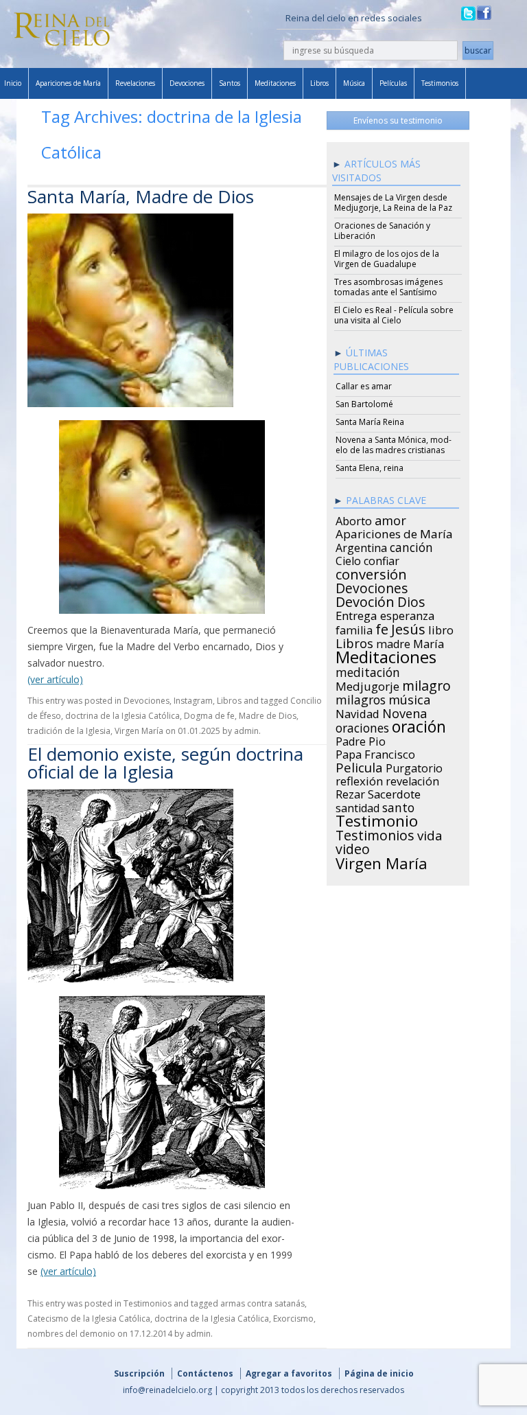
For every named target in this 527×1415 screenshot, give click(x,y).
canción (411, 545)
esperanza (407, 613)
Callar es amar (364, 386)
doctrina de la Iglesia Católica (122, 716)
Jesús (408, 626)
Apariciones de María (68, 83)
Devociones (186, 83)
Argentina (361, 545)
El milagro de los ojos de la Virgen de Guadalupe (386, 259)
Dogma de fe (209, 716)
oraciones (362, 725)
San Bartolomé (364, 404)
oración (419, 725)
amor (390, 518)
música (409, 697)
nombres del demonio (71, 1333)
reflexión (359, 779)
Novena (404, 711)
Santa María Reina (370, 422)
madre (393, 641)
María (428, 641)
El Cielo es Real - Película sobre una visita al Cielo (394, 315)
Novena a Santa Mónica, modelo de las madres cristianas (394, 445)
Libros (319, 83)
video (353, 847)
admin (246, 731)
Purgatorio (414, 766)
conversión (371, 571)
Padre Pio (361, 739)
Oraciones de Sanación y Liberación (382, 231)
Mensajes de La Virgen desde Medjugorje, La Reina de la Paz (393, 203)
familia (354, 628)
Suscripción (139, 1373)
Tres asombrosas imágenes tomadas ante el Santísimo (388, 287)
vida (430, 833)
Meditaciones (275, 83)
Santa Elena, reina (369, 468)
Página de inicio (379, 1373)
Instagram (193, 700)
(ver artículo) (55, 679)
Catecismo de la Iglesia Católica (88, 1318)
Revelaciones (135, 83)
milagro (426, 683)
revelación (412, 779)
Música (354, 83)
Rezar (350, 792)
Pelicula (359, 765)
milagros (361, 697)
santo (398, 805)
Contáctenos (205, 1373)
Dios (411, 600)
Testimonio (377, 819)
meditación (368, 670)
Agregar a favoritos (289, 1373)
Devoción (365, 600)
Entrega (356, 613)
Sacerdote (394, 792)
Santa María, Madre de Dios (140, 196)
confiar (381, 558)
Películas (393, 83)
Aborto (354, 519)
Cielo (348, 558)
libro (441, 628)
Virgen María (139, 731)
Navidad (357, 711)
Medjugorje (367, 684)
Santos (229, 83)
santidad (357, 806)
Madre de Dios (267, 716)
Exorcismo (293, 1318)
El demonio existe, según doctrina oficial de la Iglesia (165, 762)
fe (381, 627)
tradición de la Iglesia (68, 731)
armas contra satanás (262, 1303)
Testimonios (439, 83)
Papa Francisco (375, 752)
